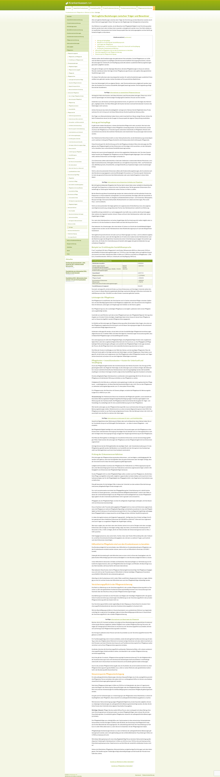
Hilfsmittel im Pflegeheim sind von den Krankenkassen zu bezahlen (114, 50)
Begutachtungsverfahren (74, 86)
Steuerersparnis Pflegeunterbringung (105, 54)
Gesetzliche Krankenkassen (80, 8)
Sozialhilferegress (73, 155)
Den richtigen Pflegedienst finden (76, 96)
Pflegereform (80, 12)
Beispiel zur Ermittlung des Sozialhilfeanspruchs (110, 42)
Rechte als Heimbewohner (74, 230)
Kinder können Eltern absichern (76, 119)
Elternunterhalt (72, 148)
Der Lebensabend (73, 165)
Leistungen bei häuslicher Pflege (76, 79)
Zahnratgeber (70, 46)
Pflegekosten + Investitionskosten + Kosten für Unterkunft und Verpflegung (118, 46)
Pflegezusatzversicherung (145, 8)
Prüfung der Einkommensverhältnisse (107, 48)
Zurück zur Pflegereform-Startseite (121, 766)
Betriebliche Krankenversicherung (75, 30)
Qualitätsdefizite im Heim (74, 171)
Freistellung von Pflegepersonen (76, 60)
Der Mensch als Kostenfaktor (75, 161)
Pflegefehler (71, 178)
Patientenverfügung (72, 233)
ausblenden (128, 37)
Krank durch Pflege (73, 181)
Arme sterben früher (73, 197)
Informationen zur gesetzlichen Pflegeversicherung (125, 92)
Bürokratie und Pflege (73, 194)
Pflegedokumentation (73, 105)
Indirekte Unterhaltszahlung (75, 125)
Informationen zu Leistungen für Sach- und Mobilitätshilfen (125, 418)
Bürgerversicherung (71, 243)
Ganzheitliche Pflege (73, 191)
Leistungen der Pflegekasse (105, 44)
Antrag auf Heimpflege (103, 40)
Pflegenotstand (71, 158)
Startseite (68, 8)
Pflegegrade (71, 73)
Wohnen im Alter (89, 12)
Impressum (138, 775)
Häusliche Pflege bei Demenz (75, 83)
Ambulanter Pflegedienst (73, 92)
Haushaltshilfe (72, 109)
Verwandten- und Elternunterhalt (76, 122)
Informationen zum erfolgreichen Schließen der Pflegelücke (125, 182)
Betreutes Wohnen (72, 207)
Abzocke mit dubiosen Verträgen (76, 214)
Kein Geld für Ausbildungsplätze (76, 184)
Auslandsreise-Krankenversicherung (75, 36)
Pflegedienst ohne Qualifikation (76, 188)
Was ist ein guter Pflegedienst (75, 99)
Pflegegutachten (71, 76)
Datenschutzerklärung (148, 775)
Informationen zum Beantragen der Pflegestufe (125, 619)
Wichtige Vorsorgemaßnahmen (76, 201)
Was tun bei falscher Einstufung (76, 89)
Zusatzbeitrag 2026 (95, 8)
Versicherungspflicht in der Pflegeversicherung (108, 52)
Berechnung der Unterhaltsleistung (77, 128)
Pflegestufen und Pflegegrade (75, 56)
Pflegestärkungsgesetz (73, 53)
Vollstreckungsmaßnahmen (75, 115)
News (68, 254)
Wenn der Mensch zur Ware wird (76, 168)
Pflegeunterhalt (71, 112)
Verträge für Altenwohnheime (75, 220)
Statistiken (69, 247)
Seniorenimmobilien (73, 217)
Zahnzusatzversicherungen (73, 43)
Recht (68, 250)
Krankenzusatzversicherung (128, 8)
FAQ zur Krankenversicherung (74, 240)
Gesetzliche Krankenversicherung (74, 19)
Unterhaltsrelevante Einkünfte (75, 142)
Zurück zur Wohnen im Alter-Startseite (121, 761)
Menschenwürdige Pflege (73, 174)
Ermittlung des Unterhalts (74, 138)
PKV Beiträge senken (72, 26)
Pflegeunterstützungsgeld (74, 69)
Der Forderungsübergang (74, 135)
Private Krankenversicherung (111, 8)
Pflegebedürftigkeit (73, 66)
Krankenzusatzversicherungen (74, 33)
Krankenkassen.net (71, 12)
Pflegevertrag (72, 102)
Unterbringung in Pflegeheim (75, 151)
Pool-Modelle (72, 210)
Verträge (71, 227)
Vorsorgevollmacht (72, 237)
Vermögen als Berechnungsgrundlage (77, 145)
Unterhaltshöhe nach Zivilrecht (76, 132)
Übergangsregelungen (73, 63)
